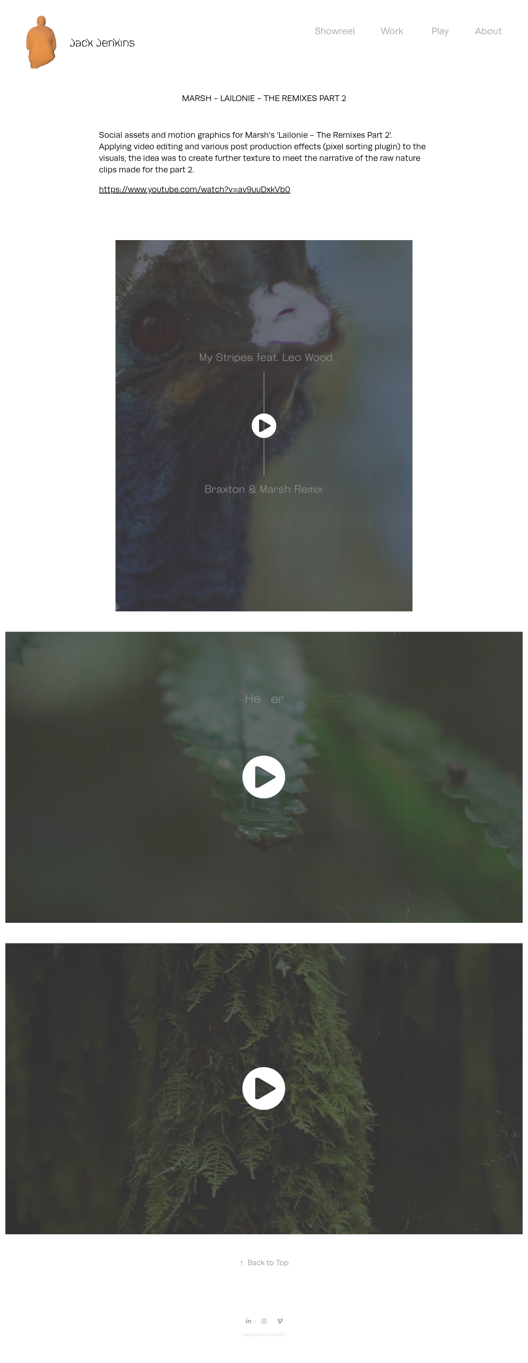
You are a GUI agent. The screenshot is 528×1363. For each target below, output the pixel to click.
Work (392, 31)
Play (440, 31)
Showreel (335, 31)
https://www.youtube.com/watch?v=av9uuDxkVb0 (194, 189)
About (488, 31)
